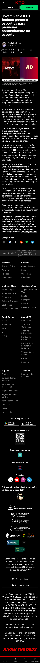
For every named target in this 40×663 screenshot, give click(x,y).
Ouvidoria (6, 404)
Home (4, 253)
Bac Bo (24, 303)
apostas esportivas (24, 174)
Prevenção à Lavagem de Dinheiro (27, 345)
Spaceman (6, 324)
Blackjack (25, 300)
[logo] (20, 2)
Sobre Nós (26, 321)
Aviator (5, 321)
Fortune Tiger (8, 290)
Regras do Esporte (10, 391)
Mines (4, 332)
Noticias (11, 253)
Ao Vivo (5, 270)
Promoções (7, 278)
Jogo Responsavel (10, 401)
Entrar (10, 7)
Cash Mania (7, 305)
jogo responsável (29, 231)
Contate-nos (7, 374)
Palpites (5, 274)
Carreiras (25, 358)
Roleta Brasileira (28, 307)
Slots (23, 270)
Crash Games (27, 274)
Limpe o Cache (8, 412)
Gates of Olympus (10, 301)
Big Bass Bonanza (10, 309)
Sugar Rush (7, 297)
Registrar (29, 7)
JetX (4, 328)
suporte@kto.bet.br (11, 638)
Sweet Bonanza (9, 293)
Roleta (24, 296)
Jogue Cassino (28, 266)
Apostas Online (8, 266)
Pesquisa (25, 362)
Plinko (4, 336)
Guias (4, 408)
